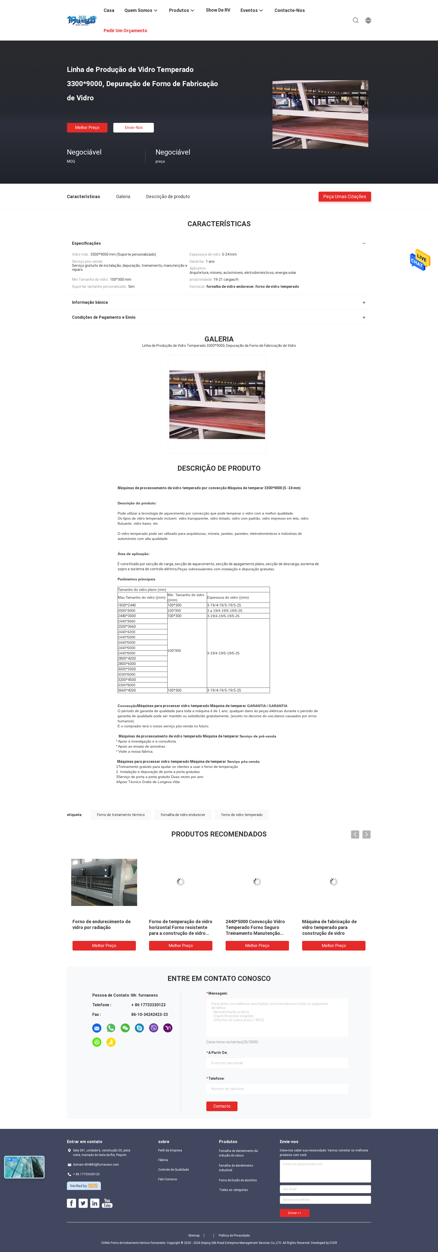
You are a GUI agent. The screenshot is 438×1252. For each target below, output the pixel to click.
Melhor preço (87, 127)
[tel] (125, 1042)
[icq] (96, 1042)
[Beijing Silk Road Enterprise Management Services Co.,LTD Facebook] (71, 1203)
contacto (221, 1106)
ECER (333, 1243)
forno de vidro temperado (242, 815)
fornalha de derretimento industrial (236, 1168)
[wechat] (125, 1028)
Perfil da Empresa (170, 1150)
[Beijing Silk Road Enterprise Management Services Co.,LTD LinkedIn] (94, 1203)
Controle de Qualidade (173, 1169)
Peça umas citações (344, 196)
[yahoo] (167, 1028)
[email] (96, 1028)
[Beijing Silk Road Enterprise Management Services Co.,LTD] (82, 20)
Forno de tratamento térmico (121, 815)
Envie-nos (134, 127)
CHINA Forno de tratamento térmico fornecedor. (134, 1243)
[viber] (153, 1028)
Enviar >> (294, 1213)
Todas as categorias (233, 1190)
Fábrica (163, 1160)
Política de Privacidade (234, 1235)
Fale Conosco (167, 1179)
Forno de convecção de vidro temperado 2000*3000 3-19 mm (332, 927)
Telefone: (216, 1078)
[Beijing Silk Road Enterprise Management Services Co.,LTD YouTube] (107, 1203)
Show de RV (218, 10)
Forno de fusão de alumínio (238, 1180)
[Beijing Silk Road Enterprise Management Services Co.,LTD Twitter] (83, 1203)
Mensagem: (218, 993)
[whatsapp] (111, 1028)
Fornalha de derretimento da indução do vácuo (238, 1153)
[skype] (139, 1028)
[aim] (111, 1042)
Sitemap (193, 1235)
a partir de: (218, 1053)
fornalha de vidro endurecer (183, 815)
